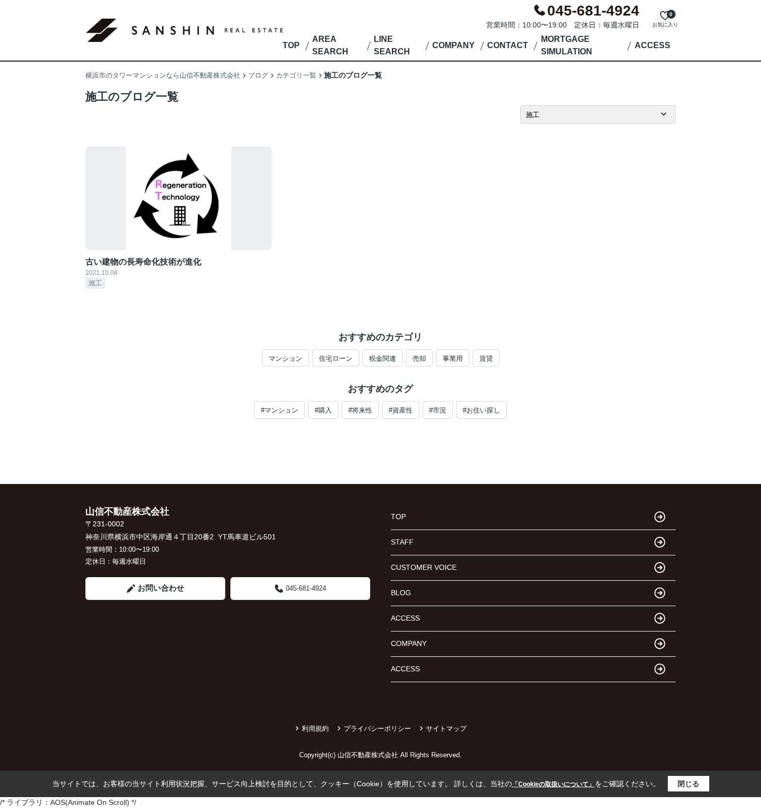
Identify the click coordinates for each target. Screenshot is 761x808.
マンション (285, 358)
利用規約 (315, 728)
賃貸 (486, 358)
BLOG (401, 593)
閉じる (688, 784)
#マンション (279, 410)
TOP (291, 45)
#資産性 (401, 410)
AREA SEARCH (330, 45)
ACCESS (652, 45)
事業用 (453, 358)
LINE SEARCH (392, 45)
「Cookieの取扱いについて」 (553, 784)
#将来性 (360, 410)
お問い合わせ (161, 587)
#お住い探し (481, 410)
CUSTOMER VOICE (424, 567)
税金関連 (382, 358)
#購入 (323, 410)
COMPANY (453, 45)
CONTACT (507, 45)
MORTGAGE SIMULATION (566, 45)
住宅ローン (336, 358)
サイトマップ (446, 728)
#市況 (437, 410)
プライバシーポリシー (377, 728)
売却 (419, 358)
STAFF (402, 542)
